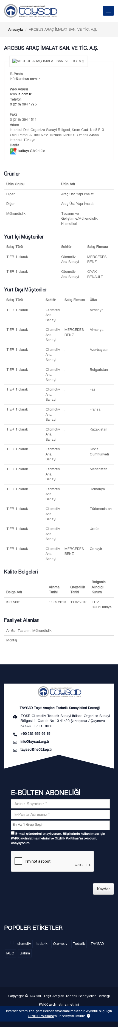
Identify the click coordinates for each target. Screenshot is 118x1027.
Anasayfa (15, 29)
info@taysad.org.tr (35, 741)
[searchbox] (61, 824)
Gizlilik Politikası (67, 838)
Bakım (25, 953)
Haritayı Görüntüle (31, 151)
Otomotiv (60, 944)
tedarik (41, 944)
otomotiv (24, 944)
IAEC (10, 953)
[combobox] (60, 825)
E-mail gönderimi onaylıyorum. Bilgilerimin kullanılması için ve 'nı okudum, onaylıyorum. (58, 838)
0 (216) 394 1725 (23, 104)
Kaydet (103, 889)
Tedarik (79, 944)
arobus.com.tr (20, 94)
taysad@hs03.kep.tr (36, 749)
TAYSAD (97, 944)
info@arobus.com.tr (25, 79)
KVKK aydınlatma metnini (30, 838)
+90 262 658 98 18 (35, 733)
